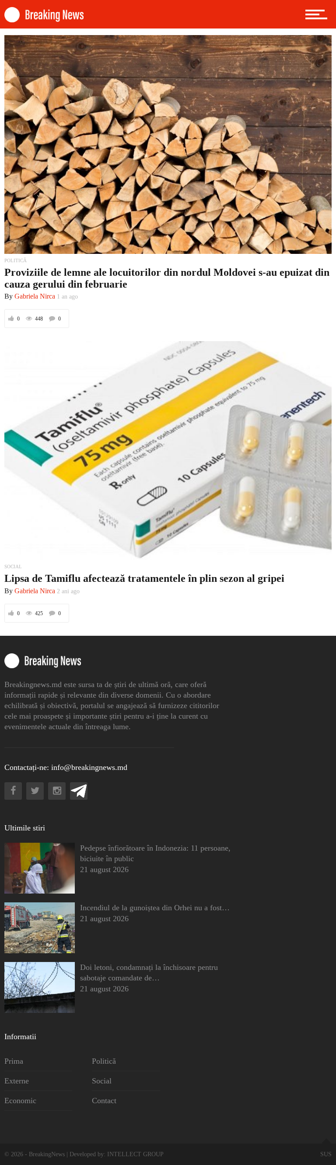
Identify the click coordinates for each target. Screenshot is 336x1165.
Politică (104, 1061)
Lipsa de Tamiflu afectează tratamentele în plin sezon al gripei (144, 578)
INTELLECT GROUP (135, 1154)
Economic (20, 1100)
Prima (13, 1061)
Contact (104, 1100)
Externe (16, 1080)
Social (102, 1080)
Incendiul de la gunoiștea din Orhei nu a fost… (155, 907)
